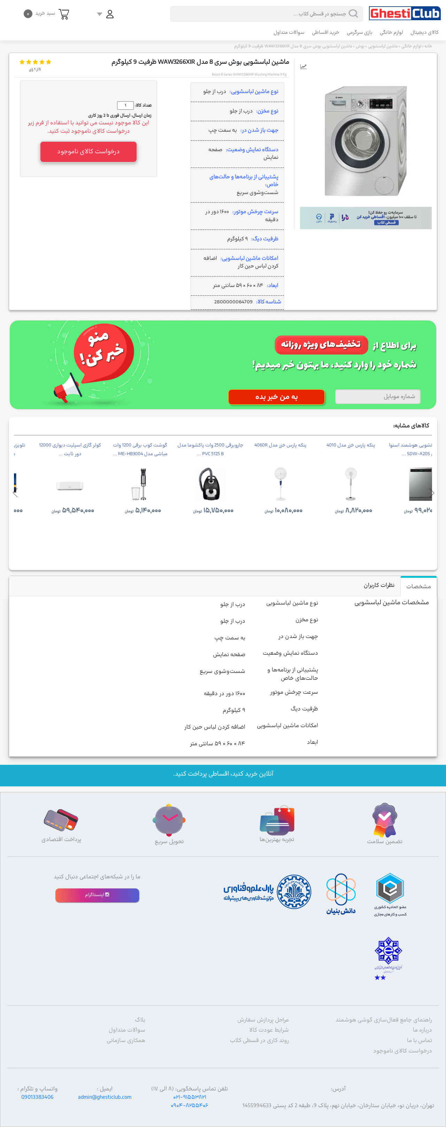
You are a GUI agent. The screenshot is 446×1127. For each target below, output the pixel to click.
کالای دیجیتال (424, 32)
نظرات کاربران (379, 585)
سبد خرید (41, 13)
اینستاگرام (95, 895)
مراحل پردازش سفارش (263, 1020)
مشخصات (418, 587)
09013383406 (37, 1097)
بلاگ (140, 1020)
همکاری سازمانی (126, 1040)
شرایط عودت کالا (269, 1030)
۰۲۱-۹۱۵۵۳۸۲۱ (189, 1097)
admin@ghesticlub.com (104, 1097)
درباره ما (422, 1030)
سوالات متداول (289, 32)
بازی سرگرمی (359, 32)
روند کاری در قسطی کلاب (259, 1040)
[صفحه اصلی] (405, 10)
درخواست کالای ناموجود (402, 1051)
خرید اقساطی (325, 32)
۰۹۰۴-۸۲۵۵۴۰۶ (189, 1106)
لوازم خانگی (391, 32)
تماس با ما (419, 1040)
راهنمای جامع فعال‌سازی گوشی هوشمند (384, 1020)
